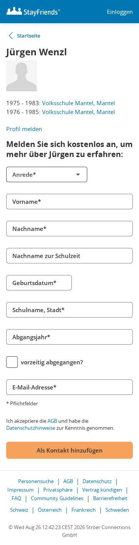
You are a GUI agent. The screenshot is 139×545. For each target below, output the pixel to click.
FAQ (16, 498)
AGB (52, 420)
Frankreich (83, 509)
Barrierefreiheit (110, 498)
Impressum (20, 489)
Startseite (28, 35)
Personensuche (36, 481)
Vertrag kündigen (102, 489)
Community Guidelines (57, 498)
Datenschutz (97, 481)
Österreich (50, 509)
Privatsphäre (58, 489)
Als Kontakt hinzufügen (70, 450)
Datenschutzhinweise (30, 427)
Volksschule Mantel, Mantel (78, 103)
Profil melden (24, 129)
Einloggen (120, 12)
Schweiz (19, 509)
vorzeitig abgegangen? (52, 362)
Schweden (117, 509)
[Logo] (33, 11)
